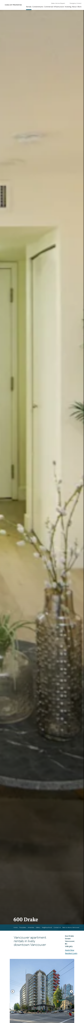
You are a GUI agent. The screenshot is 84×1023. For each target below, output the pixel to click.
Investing (68, 7)
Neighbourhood (47, 927)
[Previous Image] (12, 991)
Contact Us (57, 927)
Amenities (31, 927)
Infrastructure (59, 7)
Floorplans (22, 927)
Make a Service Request (58, 3)
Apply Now (69, 950)
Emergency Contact (75, 3)
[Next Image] (71, 991)
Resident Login (71, 953)
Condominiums (37, 7)
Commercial (48, 7)
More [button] (79, 7)
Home (16, 927)
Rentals (28, 7)
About (74, 7)
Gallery (38, 927)
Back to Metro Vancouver (70, 927)
